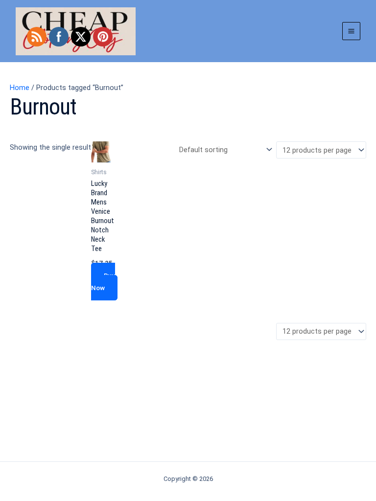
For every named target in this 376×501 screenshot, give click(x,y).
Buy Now (103, 282)
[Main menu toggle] (351, 31)
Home (19, 87)
